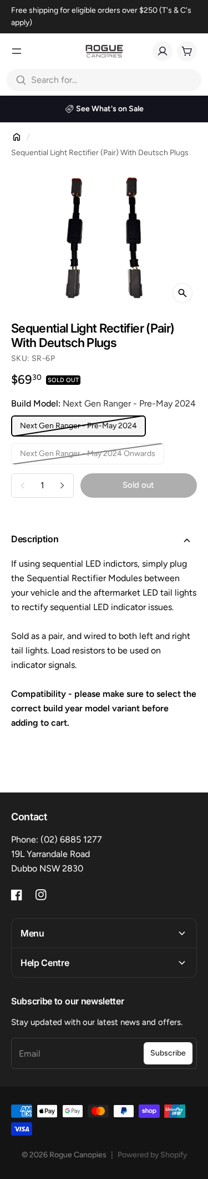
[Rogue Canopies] (104, 51)
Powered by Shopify (152, 1155)
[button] (104, 540)
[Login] (163, 51)
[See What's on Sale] (104, 109)
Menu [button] (32, 933)
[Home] (16, 136)
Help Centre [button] (45, 962)
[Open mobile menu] (16, 51)
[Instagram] (41, 894)
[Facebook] (16, 894)
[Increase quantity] (62, 485)
